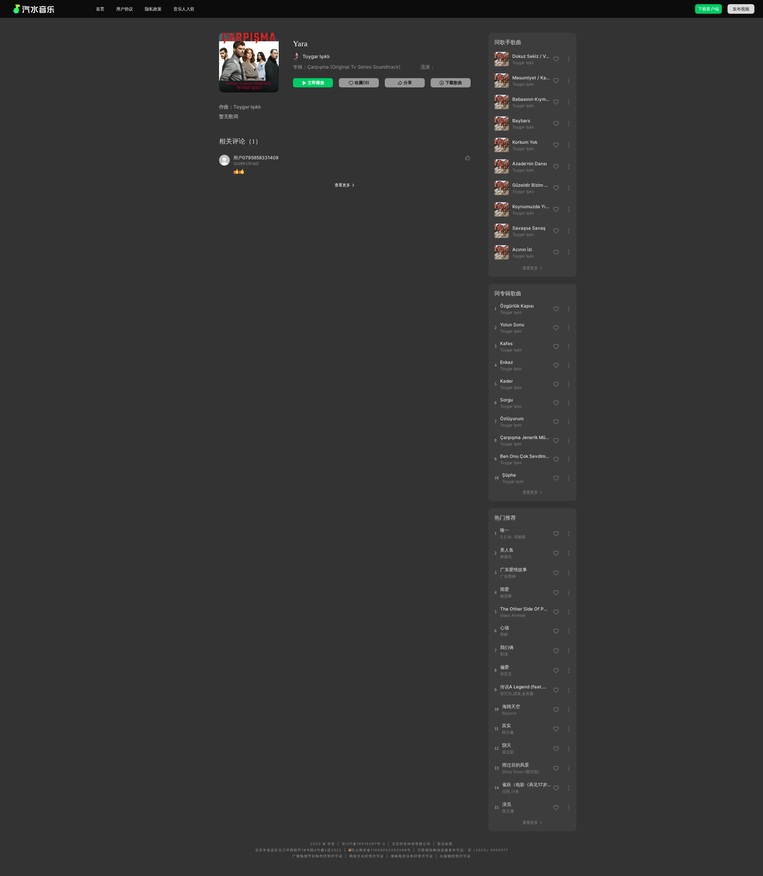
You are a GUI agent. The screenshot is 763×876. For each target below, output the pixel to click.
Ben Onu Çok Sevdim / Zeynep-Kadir (524, 456)
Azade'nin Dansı (529, 163)
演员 (506, 804)
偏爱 (504, 667)
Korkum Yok (524, 142)
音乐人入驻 (183, 8)
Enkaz (506, 362)
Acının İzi (522, 249)
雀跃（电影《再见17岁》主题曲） (526, 784)
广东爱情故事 (513, 569)
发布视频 (741, 8)
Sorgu (506, 400)
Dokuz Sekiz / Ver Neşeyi (531, 56)
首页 (100, 8)
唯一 (504, 530)
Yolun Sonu (512, 324)
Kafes (506, 343)
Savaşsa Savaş (528, 228)
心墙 (504, 628)
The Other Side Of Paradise (524, 609)
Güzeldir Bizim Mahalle (531, 185)
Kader (506, 381)
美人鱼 (507, 550)
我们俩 (507, 647)
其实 (506, 725)
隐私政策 (153, 8)
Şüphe (509, 475)
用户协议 (124, 8)
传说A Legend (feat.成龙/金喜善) (524, 687)
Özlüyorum (512, 418)
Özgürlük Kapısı (517, 306)
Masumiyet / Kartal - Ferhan (531, 78)
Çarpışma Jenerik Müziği (524, 437)
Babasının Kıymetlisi (531, 99)
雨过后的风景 (515, 765)
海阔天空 (511, 706)
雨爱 (504, 589)
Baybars (521, 120)
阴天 (506, 745)
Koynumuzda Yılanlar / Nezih (531, 206)
